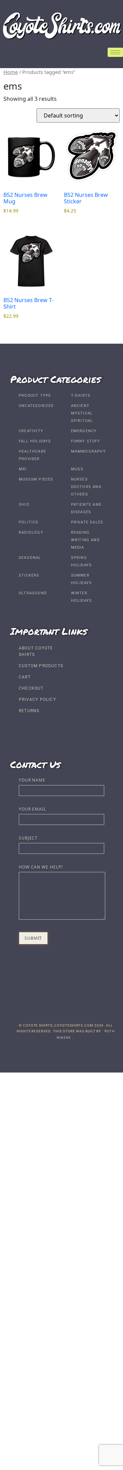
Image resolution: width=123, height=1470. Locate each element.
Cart (25, 677)
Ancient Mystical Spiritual (82, 413)
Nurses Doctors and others (86, 487)
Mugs (77, 469)
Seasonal (30, 558)
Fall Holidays (35, 441)
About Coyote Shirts (36, 651)
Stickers (29, 575)
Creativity (31, 431)
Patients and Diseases (86, 508)
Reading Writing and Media (85, 540)
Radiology (31, 532)
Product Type (35, 395)
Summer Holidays (81, 579)
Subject (28, 838)
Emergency (84, 431)
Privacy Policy (37, 699)
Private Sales (87, 522)
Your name (32, 780)
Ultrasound (33, 593)
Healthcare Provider (32, 455)
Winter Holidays (81, 597)
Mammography (88, 451)
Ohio (24, 504)
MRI (23, 469)
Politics (29, 522)
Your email (32, 809)
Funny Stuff (85, 441)
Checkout (31, 688)
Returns (29, 710)
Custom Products (41, 665)
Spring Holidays (81, 561)
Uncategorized (36, 406)
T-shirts (81, 395)
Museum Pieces (36, 479)
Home (10, 71)
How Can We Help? (41, 867)
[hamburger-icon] (115, 52)
